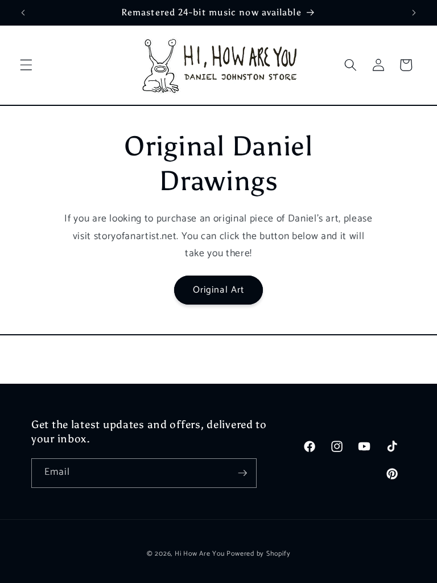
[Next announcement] (413, 12)
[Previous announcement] (23, 12)
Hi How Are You (200, 554)
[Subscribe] (242, 473)
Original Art (218, 290)
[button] (26, 65)
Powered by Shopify (258, 554)
